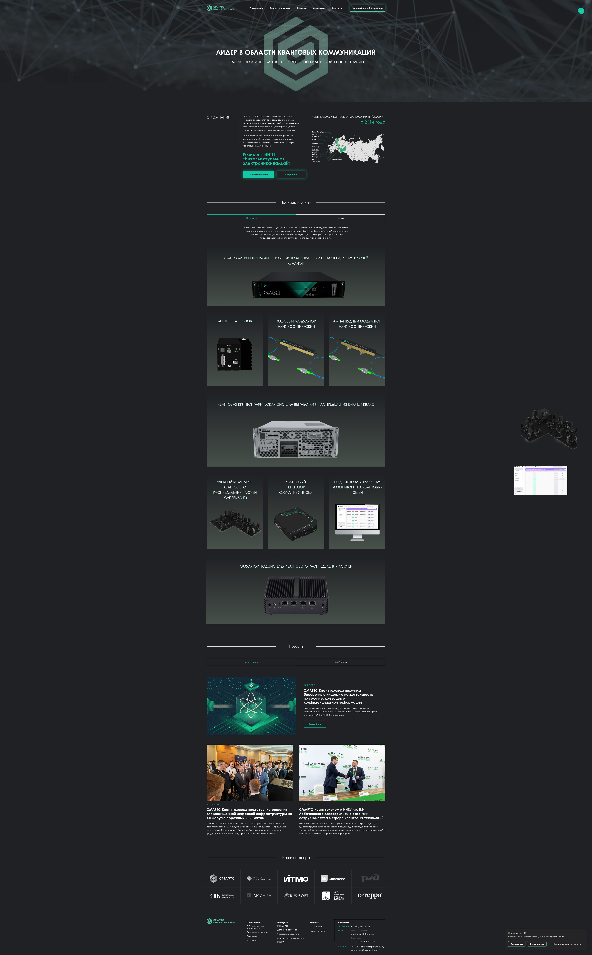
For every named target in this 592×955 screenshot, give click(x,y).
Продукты (282, 922)
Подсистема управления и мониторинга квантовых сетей (357, 487)
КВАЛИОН (282, 926)
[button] (258, 174)
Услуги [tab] (340, 218)
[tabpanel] (296, 707)
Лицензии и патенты (257, 932)
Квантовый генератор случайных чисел (295, 487)
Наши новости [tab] (251, 662)
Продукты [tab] (251, 218)
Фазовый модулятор (288, 933)
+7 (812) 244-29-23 (360, 926)
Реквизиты (252, 936)
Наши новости (317, 931)
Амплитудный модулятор (290, 938)
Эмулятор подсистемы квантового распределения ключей (296, 566)
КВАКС (280, 942)
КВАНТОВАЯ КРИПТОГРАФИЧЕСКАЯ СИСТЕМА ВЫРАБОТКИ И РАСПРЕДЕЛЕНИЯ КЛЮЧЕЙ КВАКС (296, 404)
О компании (256, 8)
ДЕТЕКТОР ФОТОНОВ (235, 321)
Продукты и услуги (279, 8)
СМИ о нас (316, 926)
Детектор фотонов (287, 929)
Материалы (319, 8)
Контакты (337, 8)
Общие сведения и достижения (256, 927)
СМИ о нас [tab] (341, 662)
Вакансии (252, 940)
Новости (301, 8)
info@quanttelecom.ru (362, 934)
